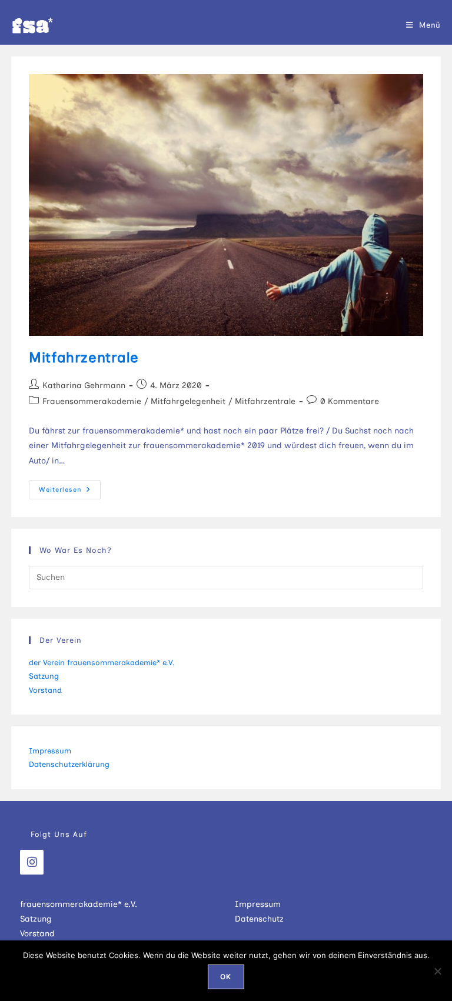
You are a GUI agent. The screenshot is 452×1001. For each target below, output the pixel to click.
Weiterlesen (70, 490)
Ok (225, 976)
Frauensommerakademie (91, 401)
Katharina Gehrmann (83, 386)
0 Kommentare (349, 401)
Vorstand (45, 690)
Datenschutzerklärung (69, 764)
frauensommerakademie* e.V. (78, 904)
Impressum (50, 750)
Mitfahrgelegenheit (188, 401)
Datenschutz (259, 919)
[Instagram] (32, 862)
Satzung (44, 676)
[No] (437, 971)
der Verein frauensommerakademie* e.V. (102, 662)
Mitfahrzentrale (83, 357)
